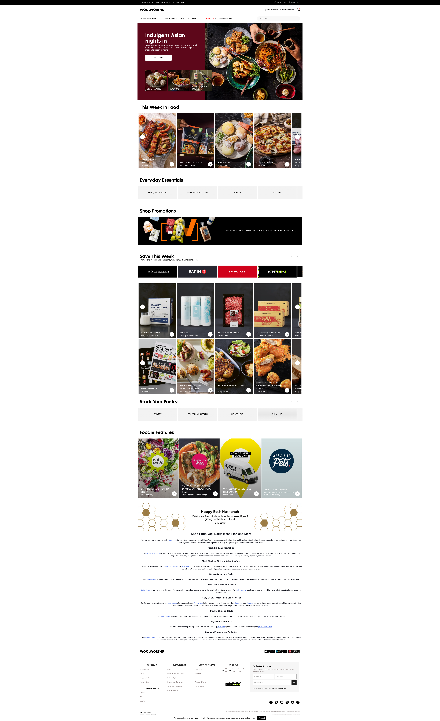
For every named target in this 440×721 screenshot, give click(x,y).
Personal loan (241, 670)
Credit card (234, 670)
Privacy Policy (296, 714)
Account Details (145, 682)
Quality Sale (209, 19)
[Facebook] (272, 702)
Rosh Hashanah (168, 19)
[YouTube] (293, 702)
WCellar (195, 19)
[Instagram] (288, 702)
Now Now (143, 701)
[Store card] (223, 670)
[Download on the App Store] (270, 651)
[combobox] (280, 19)
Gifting (183, 19)
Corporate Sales (172, 691)
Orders (142, 673)
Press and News (200, 682)
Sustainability (199, 686)
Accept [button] (262, 718)
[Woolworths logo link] (152, 9)
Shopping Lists (145, 678)
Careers (197, 678)
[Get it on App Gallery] (294, 651)
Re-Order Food (225, 19)
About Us (198, 673)
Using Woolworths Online (175, 673)
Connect (142, 692)
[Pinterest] (283, 702)
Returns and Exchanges (175, 682)
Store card (227, 670)
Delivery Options (172, 678)
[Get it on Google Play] (282, 651)
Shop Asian (158, 58)
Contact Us (198, 669)
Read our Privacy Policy (279, 688)
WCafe (142, 697)
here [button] (252, 718)
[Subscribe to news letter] (294, 682)
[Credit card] (230, 670)
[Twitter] (277, 702)
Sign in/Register (145, 669)
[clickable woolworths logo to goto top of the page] (152, 651)
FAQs (169, 669)
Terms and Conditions (174, 686)
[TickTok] (299, 702)
